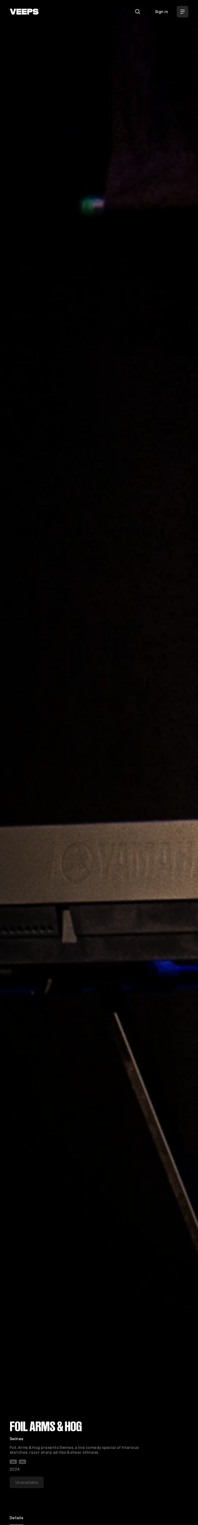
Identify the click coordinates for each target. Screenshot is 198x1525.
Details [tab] (16, 1517)
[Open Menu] (182, 11)
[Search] (137, 11)
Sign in (161, 11)
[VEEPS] (24, 12)
